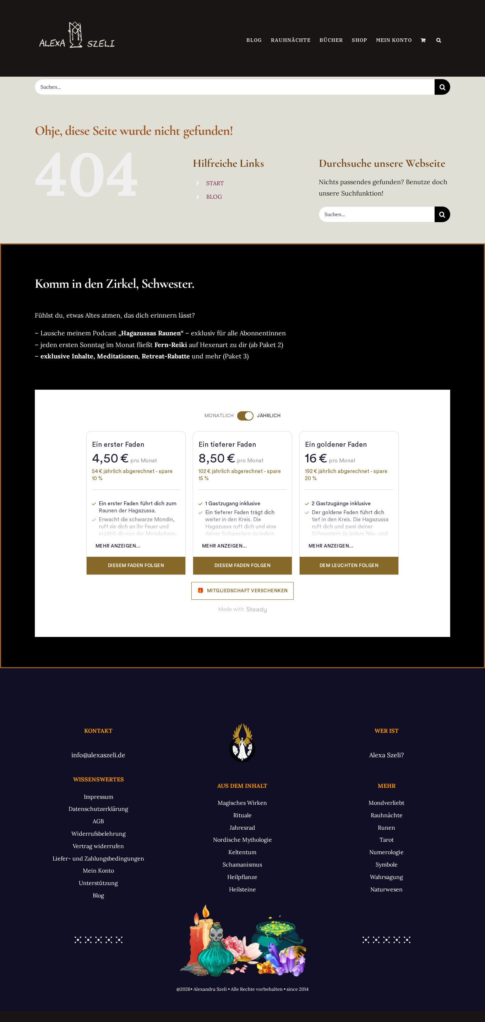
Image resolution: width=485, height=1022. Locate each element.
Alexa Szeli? (386, 755)
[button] (438, 40)
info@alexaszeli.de (98, 755)
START (215, 183)
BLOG (214, 196)
